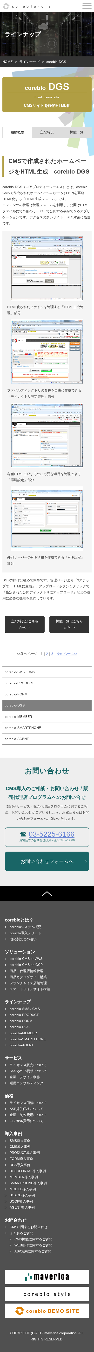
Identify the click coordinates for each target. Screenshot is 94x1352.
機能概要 (17, 132)
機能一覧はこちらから (69, 624)
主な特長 (47, 132)
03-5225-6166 (51, 834)
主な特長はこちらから (24, 624)
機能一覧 (76, 132)
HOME (7, 62)
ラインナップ (29, 62)
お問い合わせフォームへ (47, 861)
